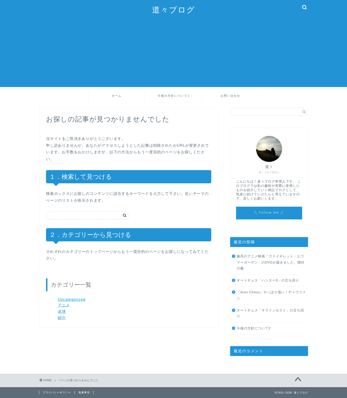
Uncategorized (71, 299)
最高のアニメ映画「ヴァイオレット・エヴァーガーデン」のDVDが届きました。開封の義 (271, 262)
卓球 (62, 312)
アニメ (64, 305)
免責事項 (84, 392)
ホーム (117, 95)
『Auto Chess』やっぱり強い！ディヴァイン (271, 295)
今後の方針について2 (174, 95)
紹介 (62, 318)
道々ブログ (173, 9)
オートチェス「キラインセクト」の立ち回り (270, 313)
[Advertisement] (178, 54)
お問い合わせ (230, 95)
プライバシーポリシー (57, 392)
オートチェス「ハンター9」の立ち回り (268, 280)
